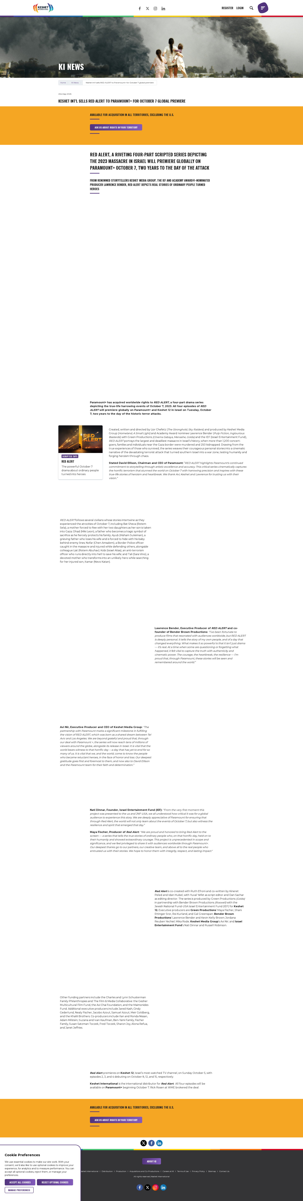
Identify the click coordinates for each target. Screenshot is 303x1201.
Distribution (107, 1171)
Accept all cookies (20, 1182)
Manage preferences (19, 1190)
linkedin (163, 8)
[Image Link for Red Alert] (80, 439)
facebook (140, 8)
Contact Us (224, 1171)
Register (227, 7)
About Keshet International (86, 1171)
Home (63, 82)
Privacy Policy (198, 1171)
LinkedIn (159, 1103)
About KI (151, 1161)
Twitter (143, 1103)
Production (121, 1171)
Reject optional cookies (55, 1182)
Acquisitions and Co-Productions (144, 1171)
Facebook (151, 1103)
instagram (155, 8)
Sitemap (212, 1171)
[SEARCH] (251, 8)
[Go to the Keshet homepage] (43, 8)
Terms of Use (183, 1171)
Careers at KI (168, 1171)
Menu (263, 7)
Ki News (75, 82)
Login (240, 7)
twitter (147, 8)
